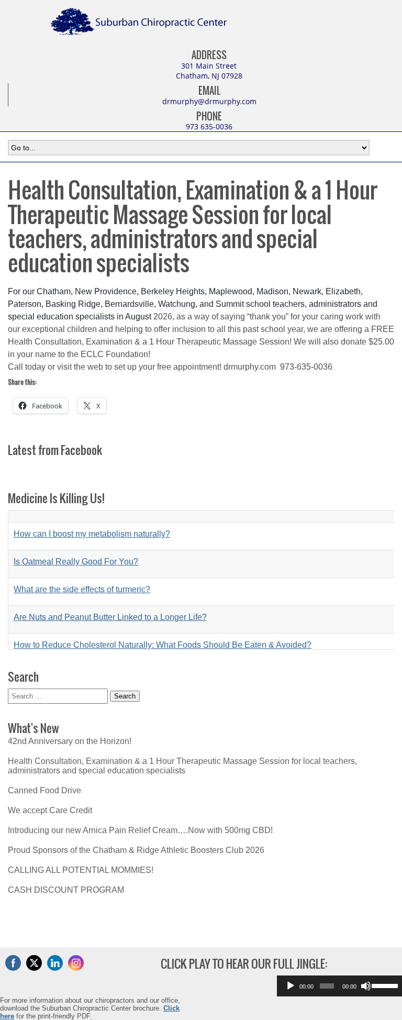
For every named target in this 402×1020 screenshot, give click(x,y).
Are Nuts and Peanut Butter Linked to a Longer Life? (110, 605)
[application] (339, 985)
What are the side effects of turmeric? (82, 577)
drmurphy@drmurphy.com (209, 101)
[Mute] (366, 986)
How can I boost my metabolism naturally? (92, 521)
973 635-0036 (209, 126)
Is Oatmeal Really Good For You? (76, 549)
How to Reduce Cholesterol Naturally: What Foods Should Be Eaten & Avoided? (162, 632)
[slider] (384, 984)
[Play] (290, 986)
